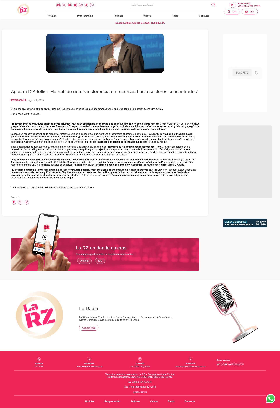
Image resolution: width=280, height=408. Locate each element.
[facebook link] (58, 5)
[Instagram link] (70, 5)
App (234, 12)
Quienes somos (140, 392)
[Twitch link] (92, 5)
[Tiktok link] (86, 5)
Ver (252, 12)
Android (84, 261)
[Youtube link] (75, 5)
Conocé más (88, 327)
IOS (100, 261)
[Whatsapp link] (81, 5)
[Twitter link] (64, 5)
